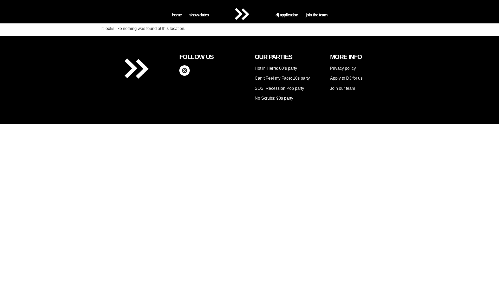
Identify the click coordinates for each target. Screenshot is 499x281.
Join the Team (316, 14)
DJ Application (286, 14)
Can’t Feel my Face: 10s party (282, 78)
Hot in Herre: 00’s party (276, 68)
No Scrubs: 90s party (274, 98)
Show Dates (198, 14)
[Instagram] (184, 70)
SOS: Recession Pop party (279, 88)
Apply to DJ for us (346, 78)
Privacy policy (343, 68)
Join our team (342, 88)
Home (177, 14)
